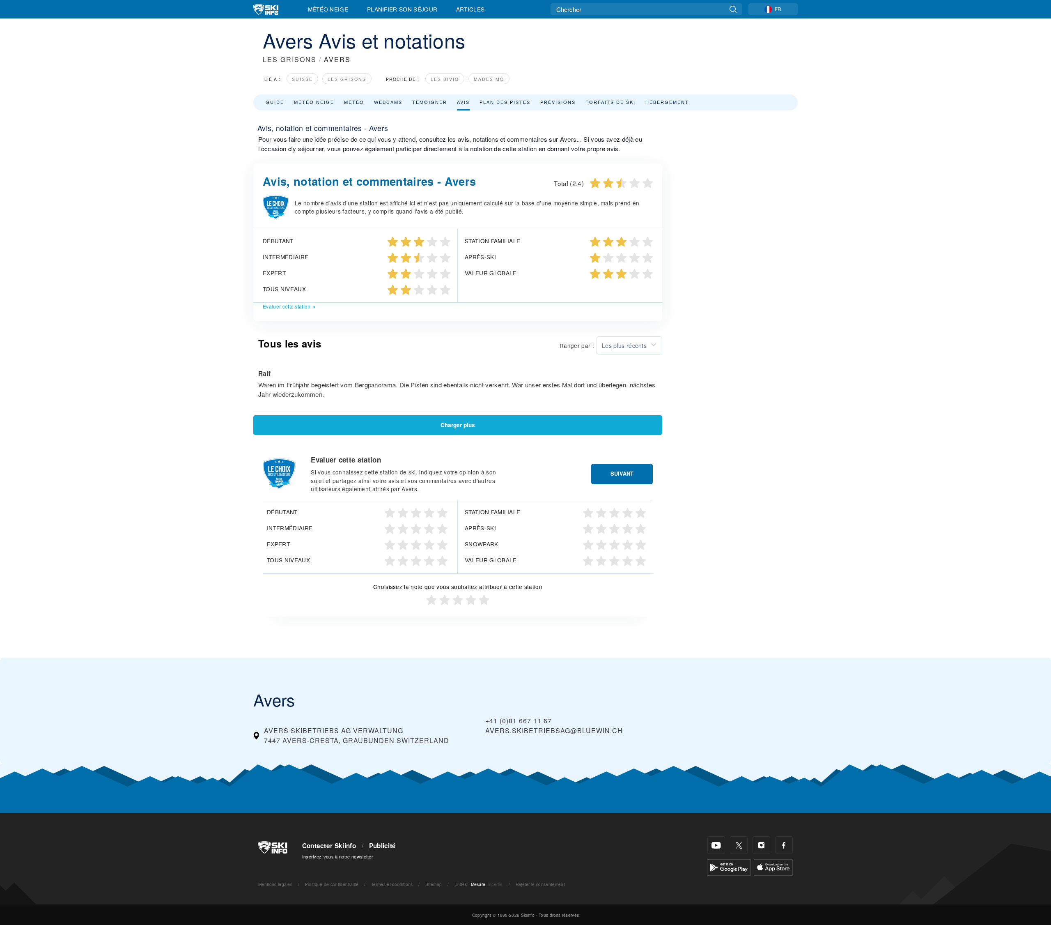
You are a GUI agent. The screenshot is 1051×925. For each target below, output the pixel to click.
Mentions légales (275, 884)
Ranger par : (577, 345)
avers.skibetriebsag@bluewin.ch (554, 730)
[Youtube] (716, 845)
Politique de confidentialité (332, 884)
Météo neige (314, 102)
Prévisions (558, 102)
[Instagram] (761, 845)
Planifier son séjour (402, 9)
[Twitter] (739, 845)
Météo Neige (328, 9)
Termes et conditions (392, 884)
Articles (470, 9)
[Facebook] (784, 845)
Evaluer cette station (287, 306)
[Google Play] (729, 866)
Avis (463, 102)
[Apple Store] (773, 866)
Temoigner (429, 102)
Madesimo (489, 79)
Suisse (302, 79)
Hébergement (667, 102)
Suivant (621, 473)
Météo (354, 102)
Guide (275, 102)
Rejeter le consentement (540, 884)
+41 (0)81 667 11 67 (518, 720)
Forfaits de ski (610, 102)
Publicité (382, 845)
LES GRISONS (290, 59)
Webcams (388, 102)
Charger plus (458, 425)
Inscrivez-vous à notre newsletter (338, 856)
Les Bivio (445, 79)
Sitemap (433, 884)
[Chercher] (733, 9)
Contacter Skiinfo (329, 845)
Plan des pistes (505, 102)
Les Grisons (347, 79)
